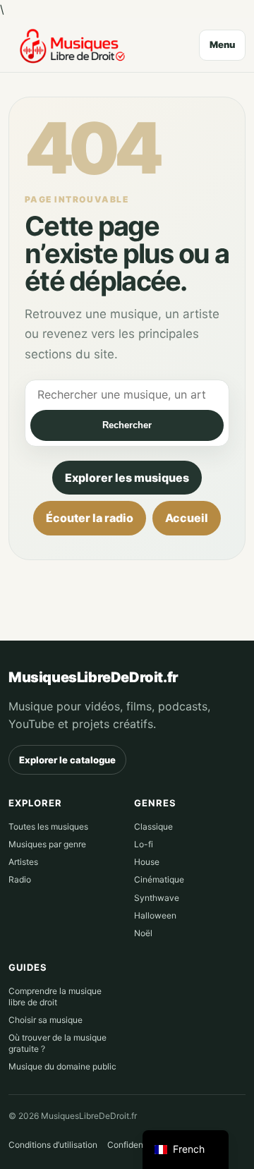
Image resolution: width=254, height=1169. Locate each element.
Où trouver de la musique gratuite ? (57, 1043)
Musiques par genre (47, 844)
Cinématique (159, 879)
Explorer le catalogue (67, 759)
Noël (143, 933)
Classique (153, 826)
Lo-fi (143, 844)
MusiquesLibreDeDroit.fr (93, 677)
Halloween (155, 915)
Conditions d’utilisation (52, 1144)
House (146, 861)
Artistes (23, 861)
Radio (19, 879)
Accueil (186, 518)
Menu (222, 44)
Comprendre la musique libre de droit (55, 996)
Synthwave (156, 897)
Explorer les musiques (127, 478)
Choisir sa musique (45, 1019)
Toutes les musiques (48, 826)
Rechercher (127, 425)
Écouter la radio (89, 518)
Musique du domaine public (62, 1066)
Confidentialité (136, 1144)
